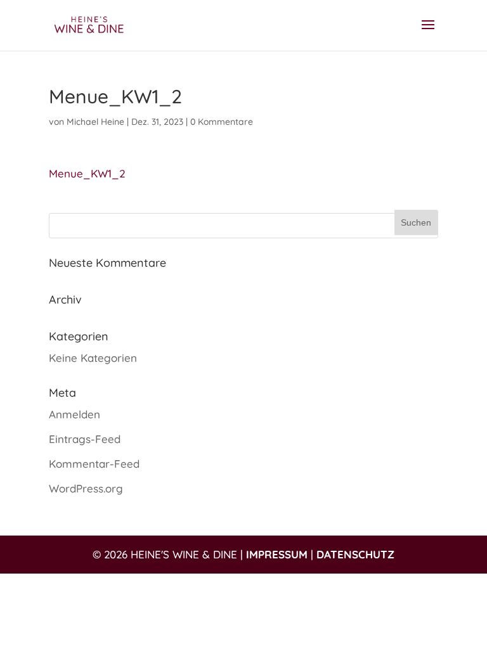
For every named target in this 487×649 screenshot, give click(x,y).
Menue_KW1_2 (87, 173)
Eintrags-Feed (84, 439)
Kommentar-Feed (94, 463)
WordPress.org (86, 488)
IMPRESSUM (277, 554)
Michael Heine (95, 121)
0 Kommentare (221, 121)
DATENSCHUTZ (355, 554)
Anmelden (74, 414)
